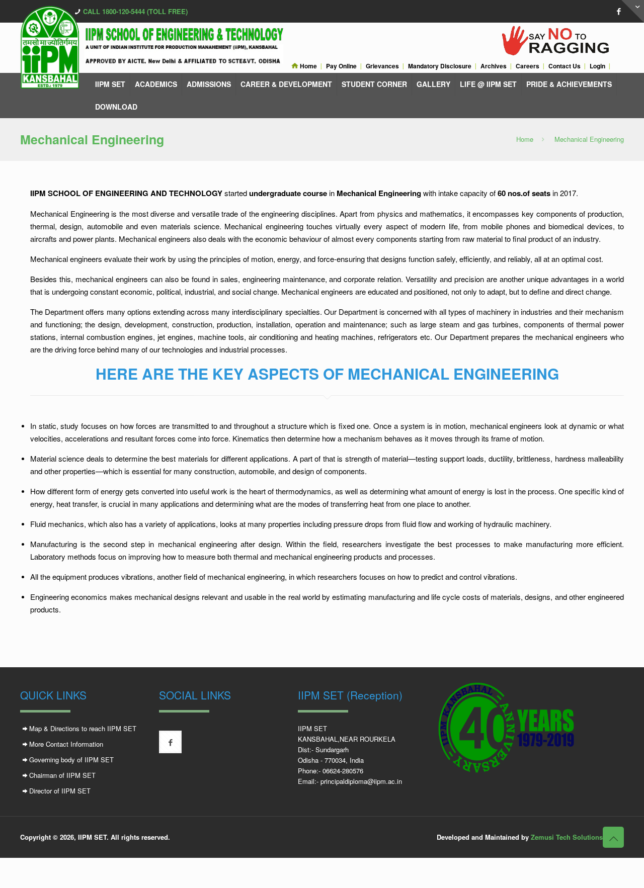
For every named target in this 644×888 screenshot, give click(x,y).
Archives (493, 66)
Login (597, 66)
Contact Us (564, 66)
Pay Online (341, 66)
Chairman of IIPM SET (62, 775)
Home (307, 66)
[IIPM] (159, 47)
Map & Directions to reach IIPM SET (82, 728)
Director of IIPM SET (60, 790)
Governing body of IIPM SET (71, 759)
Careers (527, 66)
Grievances (382, 66)
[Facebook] (618, 11)
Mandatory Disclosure (439, 66)
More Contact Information (66, 744)
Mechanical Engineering (589, 139)
